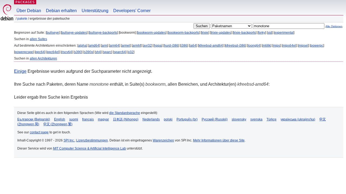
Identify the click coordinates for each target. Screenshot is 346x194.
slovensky (239, 119)
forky (261, 32)
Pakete (22, 18)
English (59, 119)
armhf (136, 45)
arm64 (114, 45)
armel (126, 45)
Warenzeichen (163, 140)
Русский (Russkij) (215, 119)
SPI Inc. (69, 140)
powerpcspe (24, 52)
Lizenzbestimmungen (92, 140)
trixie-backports (244, 32)
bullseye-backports (103, 32)
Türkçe (272, 119)
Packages (25, 2)
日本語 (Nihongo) (125, 119)
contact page (39, 132)
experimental (284, 32)
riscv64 (66, 52)
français (88, 119)
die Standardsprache (124, 113)
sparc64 (120, 52)
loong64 (254, 45)
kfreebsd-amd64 (211, 45)
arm (104, 45)
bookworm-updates (151, 32)
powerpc (317, 45)
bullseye (52, 32)
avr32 (147, 45)
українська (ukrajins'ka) (298, 119)
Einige (20, 71)
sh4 (98, 52)
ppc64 (40, 52)
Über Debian (28, 10)
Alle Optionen (333, 26)
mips (276, 45)
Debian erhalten (61, 10)
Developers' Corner (132, 10)
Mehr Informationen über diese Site (219, 140)
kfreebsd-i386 (235, 45)
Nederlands (151, 119)
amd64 (94, 45)
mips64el (289, 45)
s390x (88, 52)
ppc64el (53, 52)
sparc (107, 52)
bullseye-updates (74, 32)
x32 (131, 52)
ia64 (193, 45)
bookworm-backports (183, 32)
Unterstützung (95, 10)
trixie (204, 32)
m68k (266, 45)
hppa (158, 45)
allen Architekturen (43, 58)
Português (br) (187, 119)
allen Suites (38, 39)
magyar (103, 119)
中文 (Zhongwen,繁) (57, 124)
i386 (184, 45)
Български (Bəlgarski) (33, 119)
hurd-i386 (171, 45)
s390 (78, 52)
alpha (82, 45)
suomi (73, 119)
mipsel (303, 45)
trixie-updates (221, 32)
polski (168, 119)
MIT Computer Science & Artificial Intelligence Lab (89, 148)
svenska (256, 119)
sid (270, 32)
